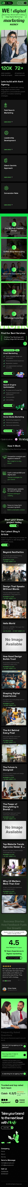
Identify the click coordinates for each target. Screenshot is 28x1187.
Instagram (22, 1178)
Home (3, 1151)
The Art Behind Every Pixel (11, 731)
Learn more (7, 122)
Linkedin (15, 1178)
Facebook (4, 1178)
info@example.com (7, 1165)
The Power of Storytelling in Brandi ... (11, 807)
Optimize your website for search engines (15, 490)
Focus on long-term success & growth (14, 506)
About (3, 1154)
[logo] (3, 3)
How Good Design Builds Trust (12, 657)
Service (3, 1157)
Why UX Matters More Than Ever (11, 882)
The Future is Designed (10, 768)
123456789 (4, 1171)
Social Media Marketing (13, 417)
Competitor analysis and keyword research (16, 457)
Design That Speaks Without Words (13, 587)
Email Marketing (10, 353)
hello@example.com (7, 1163)
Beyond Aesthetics (13, 552)
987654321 (4, 1174)
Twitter (10, 1178)
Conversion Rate (11, 193)
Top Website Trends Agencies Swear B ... (14, 845)
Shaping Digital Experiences (11, 694)
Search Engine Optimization (9, 386)
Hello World (9, 623)
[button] (19, 980)
